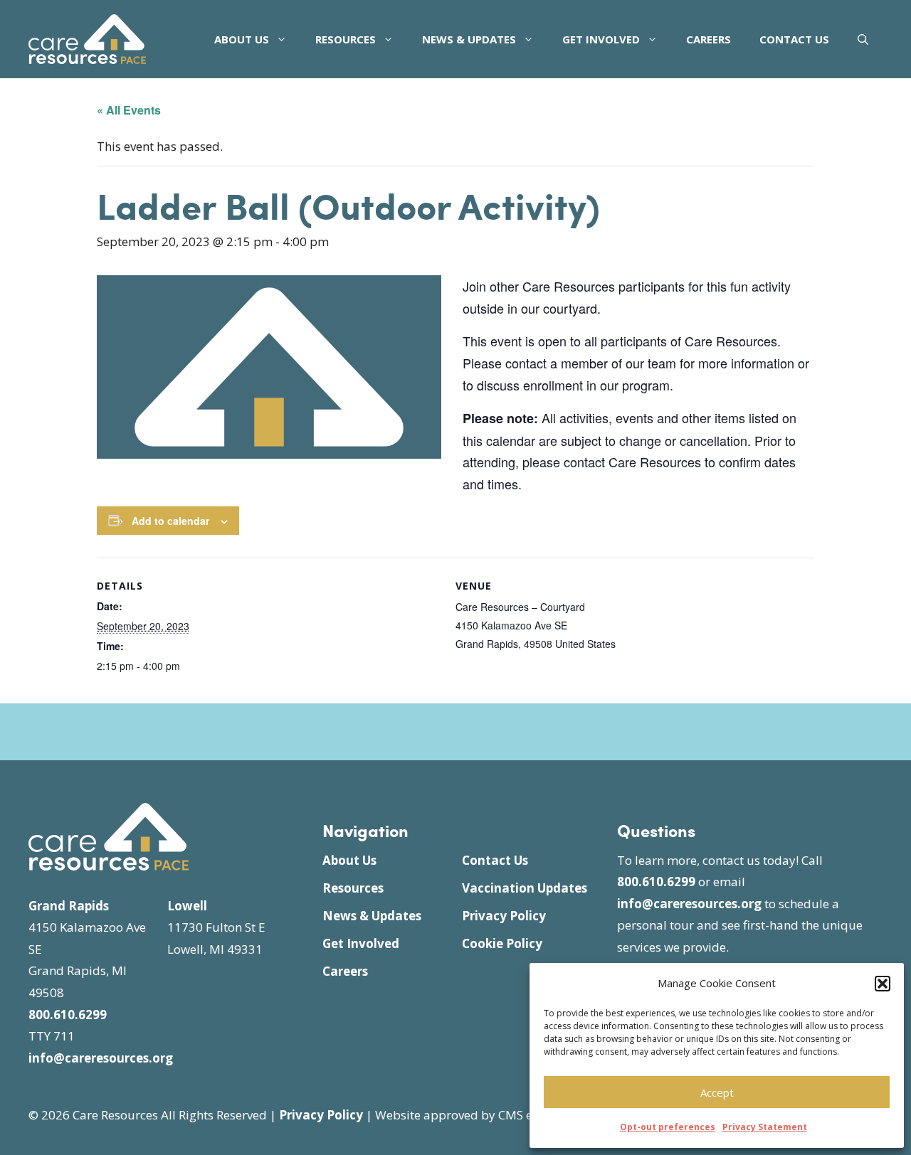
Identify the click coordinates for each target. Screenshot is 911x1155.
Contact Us (794, 39)
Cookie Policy (502, 943)
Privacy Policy (504, 915)
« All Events (129, 110)
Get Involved (601, 39)
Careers (708, 39)
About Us (241, 39)
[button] (882, 983)
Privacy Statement (764, 1127)
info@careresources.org (100, 1058)
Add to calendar (170, 520)
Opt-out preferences (667, 1127)
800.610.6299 (67, 1014)
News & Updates (469, 39)
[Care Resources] (87, 37)
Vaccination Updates (524, 888)
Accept (717, 1092)
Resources (345, 39)
